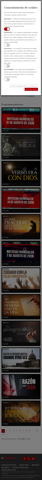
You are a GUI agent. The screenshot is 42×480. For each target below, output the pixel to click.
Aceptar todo (31, 89)
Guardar (33, 86)
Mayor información (18, 86)
